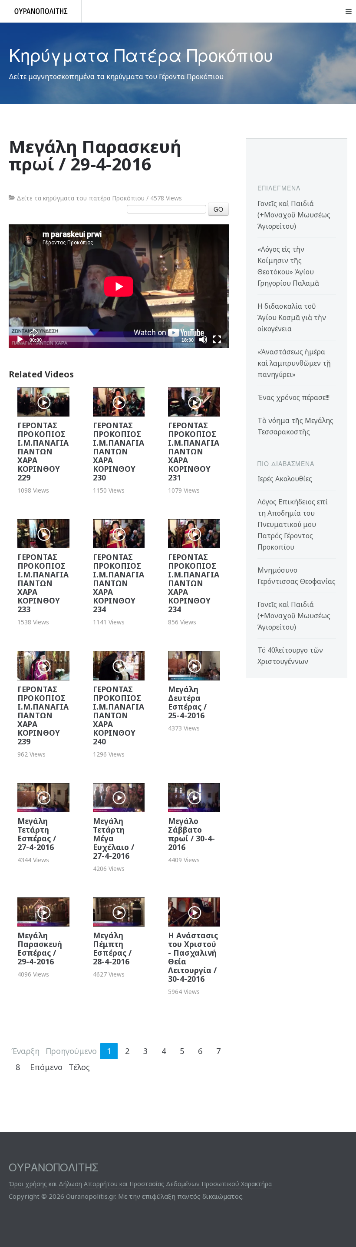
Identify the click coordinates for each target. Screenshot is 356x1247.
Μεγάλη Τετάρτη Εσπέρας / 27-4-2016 (36, 834)
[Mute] (203, 339)
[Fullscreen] (217, 339)
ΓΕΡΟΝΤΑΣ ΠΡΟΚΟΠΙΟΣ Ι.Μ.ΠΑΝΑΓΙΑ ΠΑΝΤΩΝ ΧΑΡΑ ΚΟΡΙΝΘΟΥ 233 (43, 583)
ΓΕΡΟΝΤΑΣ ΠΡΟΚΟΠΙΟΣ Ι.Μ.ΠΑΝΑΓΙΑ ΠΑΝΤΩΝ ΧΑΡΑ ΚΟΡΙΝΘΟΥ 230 (118, 451)
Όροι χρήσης (28, 1184)
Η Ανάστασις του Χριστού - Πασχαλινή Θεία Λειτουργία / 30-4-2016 (193, 957)
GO (218, 209)
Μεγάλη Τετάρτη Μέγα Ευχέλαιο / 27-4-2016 (113, 838)
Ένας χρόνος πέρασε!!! (293, 397)
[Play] (20, 339)
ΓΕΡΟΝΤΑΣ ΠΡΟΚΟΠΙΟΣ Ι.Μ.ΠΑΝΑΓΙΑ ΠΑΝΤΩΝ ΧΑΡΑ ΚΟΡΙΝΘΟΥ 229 (43, 451)
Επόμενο (46, 1067)
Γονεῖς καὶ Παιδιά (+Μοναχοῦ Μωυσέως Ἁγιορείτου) (293, 215)
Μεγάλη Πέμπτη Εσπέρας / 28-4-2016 (112, 948)
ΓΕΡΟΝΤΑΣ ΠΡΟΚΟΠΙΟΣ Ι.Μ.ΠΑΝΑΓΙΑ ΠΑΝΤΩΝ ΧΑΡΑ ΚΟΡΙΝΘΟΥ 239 (43, 715)
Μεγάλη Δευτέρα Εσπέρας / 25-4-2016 (187, 702)
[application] (119, 286)
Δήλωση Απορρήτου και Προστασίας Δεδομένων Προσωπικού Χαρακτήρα (165, 1184)
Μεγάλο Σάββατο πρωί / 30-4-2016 (191, 834)
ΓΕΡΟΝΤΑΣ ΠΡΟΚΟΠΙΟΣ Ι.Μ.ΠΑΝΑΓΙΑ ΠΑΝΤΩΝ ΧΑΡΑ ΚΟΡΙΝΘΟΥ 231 (193, 451)
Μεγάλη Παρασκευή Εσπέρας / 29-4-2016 (39, 948)
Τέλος (79, 1067)
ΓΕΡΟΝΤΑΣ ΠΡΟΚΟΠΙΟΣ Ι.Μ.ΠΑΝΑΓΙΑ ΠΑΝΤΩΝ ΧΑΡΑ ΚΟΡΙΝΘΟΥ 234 (118, 583)
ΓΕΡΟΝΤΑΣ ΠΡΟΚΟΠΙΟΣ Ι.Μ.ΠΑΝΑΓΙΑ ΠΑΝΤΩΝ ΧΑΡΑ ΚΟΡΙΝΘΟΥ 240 (118, 715)
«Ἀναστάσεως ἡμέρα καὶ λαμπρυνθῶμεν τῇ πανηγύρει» (294, 363)
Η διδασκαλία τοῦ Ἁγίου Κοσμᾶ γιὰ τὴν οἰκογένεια (291, 317)
